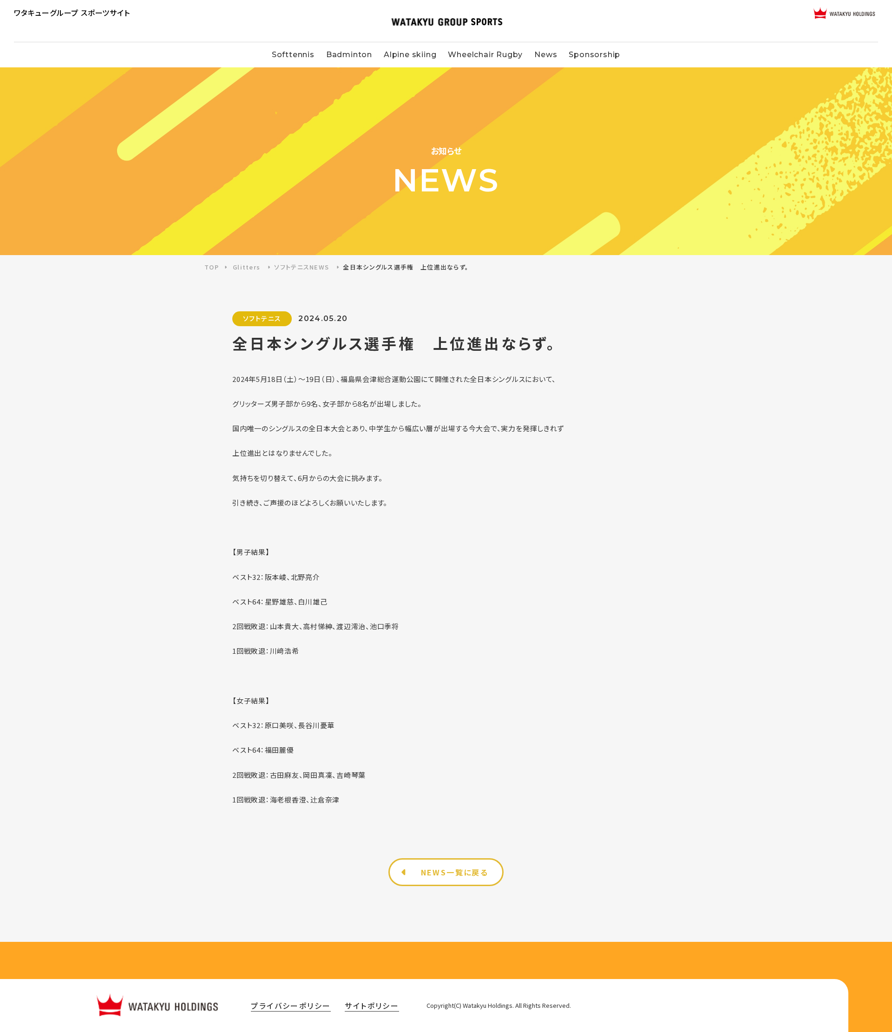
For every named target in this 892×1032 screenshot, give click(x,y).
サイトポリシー (372, 1005)
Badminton (349, 54)
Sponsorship (594, 54)
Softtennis (293, 54)
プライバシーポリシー (291, 1005)
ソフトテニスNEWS (301, 267)
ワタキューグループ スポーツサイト (72, 12)
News (545, 54)
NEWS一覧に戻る (455, 872)
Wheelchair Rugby (485, 54)
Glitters (246, 267)
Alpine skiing (410, 54)
